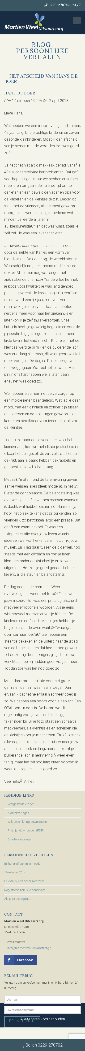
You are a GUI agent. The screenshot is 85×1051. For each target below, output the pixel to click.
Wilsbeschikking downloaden (27, 821)
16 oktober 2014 (15, 872)
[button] (77, 20)
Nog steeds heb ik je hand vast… (25, 890)
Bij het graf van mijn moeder (23, 863)
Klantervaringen (18, 813)
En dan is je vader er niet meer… (25, 881)
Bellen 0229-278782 (44, 1045)
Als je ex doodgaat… (17, 898)
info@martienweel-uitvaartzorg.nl (29, 948)
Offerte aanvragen (20, 839)
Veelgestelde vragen (21, 804)
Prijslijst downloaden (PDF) (26, 830)
